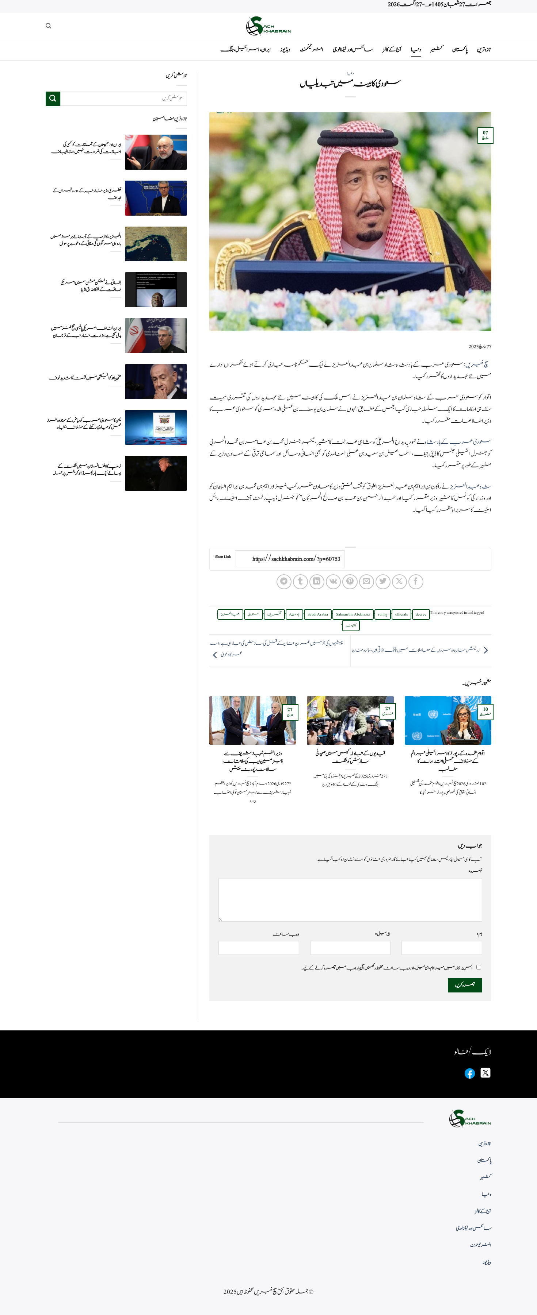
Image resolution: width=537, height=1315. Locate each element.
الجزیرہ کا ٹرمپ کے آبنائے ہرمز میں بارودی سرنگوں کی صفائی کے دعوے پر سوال (85, 240)
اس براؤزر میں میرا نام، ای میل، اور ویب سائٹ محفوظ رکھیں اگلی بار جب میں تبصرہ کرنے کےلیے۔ (387, 968)
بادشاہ (294, 614)
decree (421, 614)
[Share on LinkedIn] (316, 581)
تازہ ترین (484, 49)
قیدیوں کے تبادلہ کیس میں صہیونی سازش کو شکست (350, 758)
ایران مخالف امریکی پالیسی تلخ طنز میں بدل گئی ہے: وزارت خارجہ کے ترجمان (86, 332)
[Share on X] (399, 581)
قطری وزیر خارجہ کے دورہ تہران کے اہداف (87, 194)
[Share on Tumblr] (300, 581)
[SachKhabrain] (268, 26)
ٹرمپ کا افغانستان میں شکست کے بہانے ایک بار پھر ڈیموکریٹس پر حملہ (87, 470)
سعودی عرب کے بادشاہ (458, 442)
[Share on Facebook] (415, 581)
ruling (382, 614)
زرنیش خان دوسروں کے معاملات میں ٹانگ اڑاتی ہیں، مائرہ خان (416, 651)
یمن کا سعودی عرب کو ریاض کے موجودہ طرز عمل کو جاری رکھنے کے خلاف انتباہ (84, 424)
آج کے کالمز (391, 49)
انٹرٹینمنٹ (311, 49)
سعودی (253, 614)
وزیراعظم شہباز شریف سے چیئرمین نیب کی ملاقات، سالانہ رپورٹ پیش (252, 762)
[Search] (48, 26)
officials (401, 614)
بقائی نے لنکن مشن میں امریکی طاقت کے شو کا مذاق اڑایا (91, 286)
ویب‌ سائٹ (286, 934)
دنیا (416, 49)
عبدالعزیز (230, 614)
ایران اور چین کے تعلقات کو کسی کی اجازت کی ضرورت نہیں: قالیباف (86, 148)
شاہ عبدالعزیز (470, 487)
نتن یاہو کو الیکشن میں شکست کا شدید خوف (85, 378)
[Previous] (492, 759)
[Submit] (53, 99)
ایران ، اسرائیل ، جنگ (245, 49)
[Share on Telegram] (284, 581)
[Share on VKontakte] (333, 581)
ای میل (383, 934)
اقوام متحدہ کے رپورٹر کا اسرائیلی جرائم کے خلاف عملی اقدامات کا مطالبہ (448, 762)
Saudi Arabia (318, 614)
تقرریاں (274, 614)
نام (479, 934)
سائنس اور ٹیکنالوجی (353, 49)
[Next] (207, 759)
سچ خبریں (476, 365)
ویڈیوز (285, 49)
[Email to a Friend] (366, 581)
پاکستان (460, 49)
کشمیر (437, 49)
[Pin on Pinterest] (349, 581)
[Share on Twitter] (383, 581)
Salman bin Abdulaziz (353, 614)
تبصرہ (475, 871)
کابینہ (351, 625)
